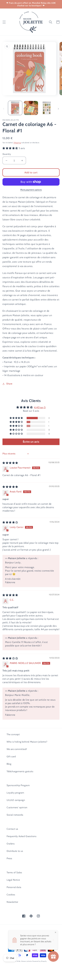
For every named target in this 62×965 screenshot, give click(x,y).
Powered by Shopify (39, 961)
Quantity (6, 154)
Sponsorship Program (18, 785)
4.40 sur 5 (40, 407)
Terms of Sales (14, 872)
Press (9, 858)
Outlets (11, 843)
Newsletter (12, 901)
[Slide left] (3, 108)
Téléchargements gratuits (20, 771)
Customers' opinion (17, 807)
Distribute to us (15, 851)
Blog (9, 763)
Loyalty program (15, 792)
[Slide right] (58, 108)
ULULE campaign (16, 800)
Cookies (11, 894)
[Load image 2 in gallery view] (31, 108)
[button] (4, 22)
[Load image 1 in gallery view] (15, 108)
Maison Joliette (26, 961)
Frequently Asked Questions (22, 836)
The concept (13, 734)
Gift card (11, 756)
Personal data (14, 887)
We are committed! (17, 749)
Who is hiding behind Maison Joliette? (27, 741)
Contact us (12, 828)
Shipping (17, 143)
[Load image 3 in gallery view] (47, 108)
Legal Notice (13, 879)
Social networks (15, 814)
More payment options (31, 189)
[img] (10, 462)
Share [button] (9, 383)
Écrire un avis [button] (31, 441)
